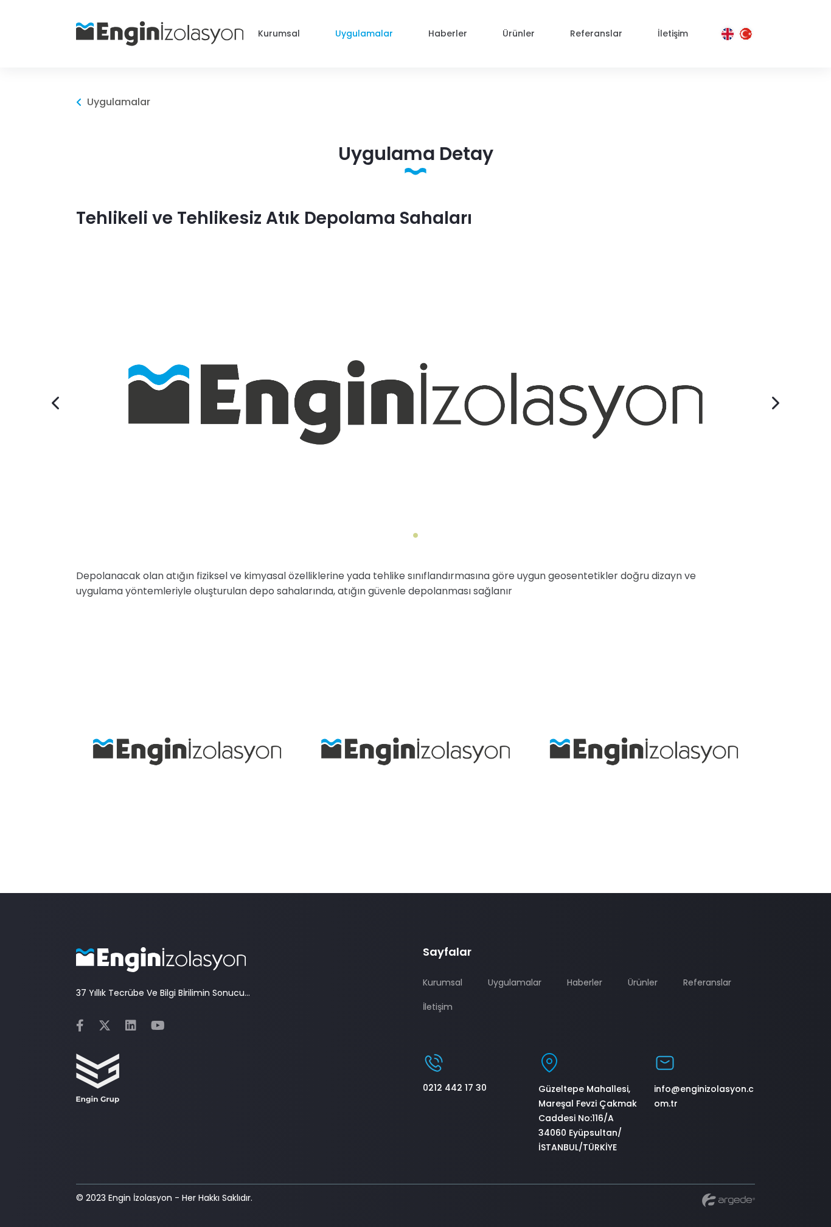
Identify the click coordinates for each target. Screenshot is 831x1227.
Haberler (584, 982)
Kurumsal (442, 982)
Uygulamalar (514, 982)
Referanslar (707, 982)
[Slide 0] (415, 535)
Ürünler (643, 982)
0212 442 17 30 (455, 1088)
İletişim (438, 1007)
